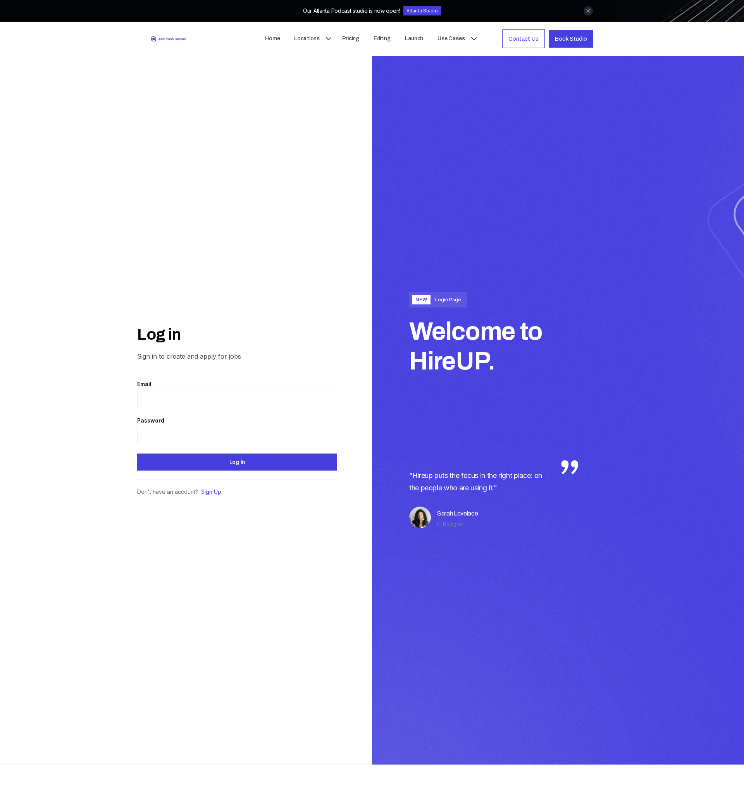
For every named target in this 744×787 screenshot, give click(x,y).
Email (144, 384)
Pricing (350, 38)
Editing (382, 38)
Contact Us (523, 39)
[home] (178, 39)
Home (272, 38)
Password (150, 421)
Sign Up (211, 492)
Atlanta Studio (422, 11)
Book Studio (571, 39)
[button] (308, 38)
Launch (414, 38)
